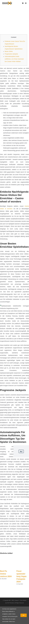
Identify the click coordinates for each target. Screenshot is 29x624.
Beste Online (9, 51)
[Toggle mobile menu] (26, 3)
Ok (23, 615)
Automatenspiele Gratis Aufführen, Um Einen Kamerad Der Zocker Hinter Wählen (14, 59)
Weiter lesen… (12, 621)
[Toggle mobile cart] (23, 3)
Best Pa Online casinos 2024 (6, 573)
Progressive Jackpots (11, 54)
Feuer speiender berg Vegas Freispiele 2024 (21, 576)
